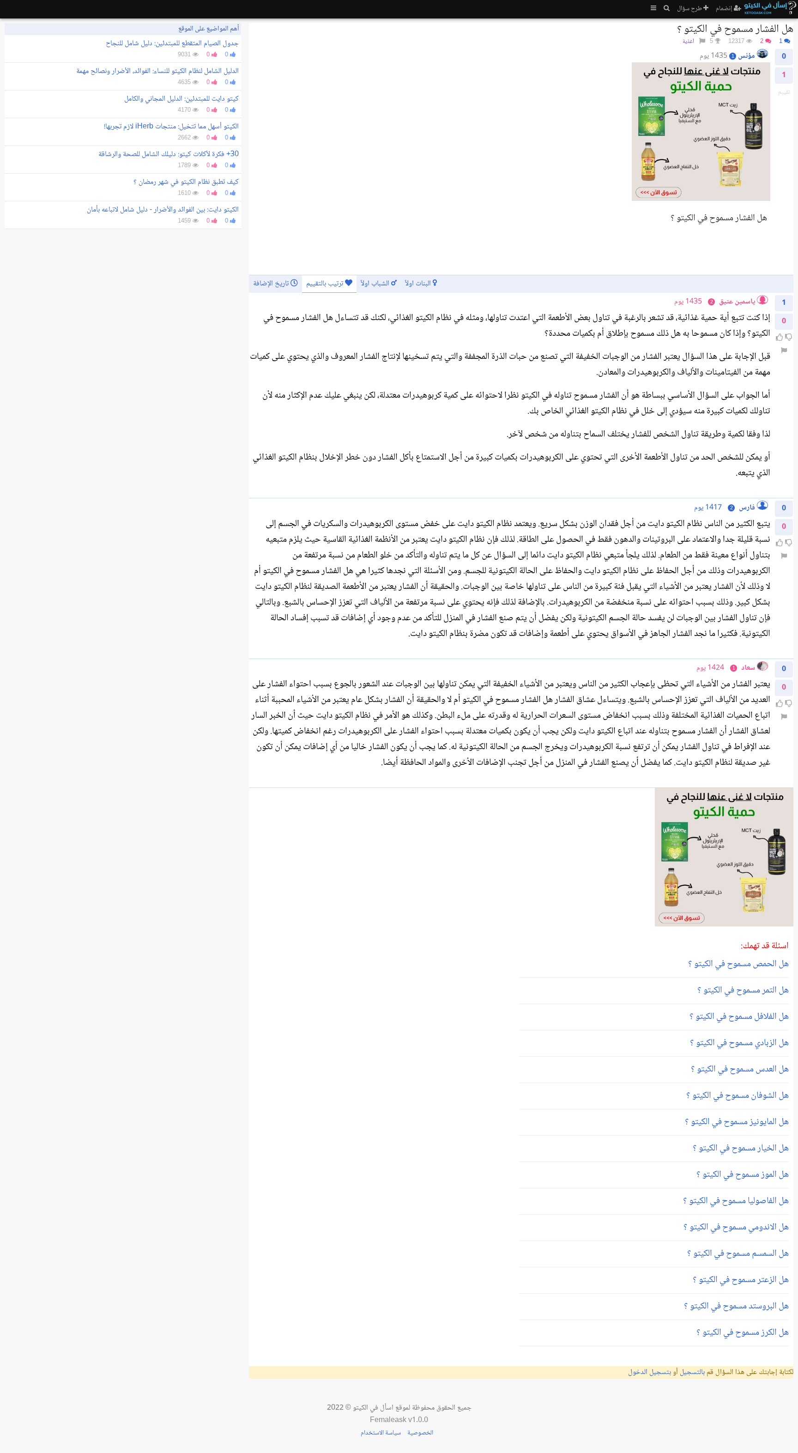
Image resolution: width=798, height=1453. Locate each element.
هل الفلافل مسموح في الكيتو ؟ (739, 1017)
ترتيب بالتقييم (325, 284)
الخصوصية (420, 1433)
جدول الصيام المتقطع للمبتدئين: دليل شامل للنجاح (172, 43)
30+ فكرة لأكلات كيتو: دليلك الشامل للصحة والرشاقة (168, 154)
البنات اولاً (419, 284)
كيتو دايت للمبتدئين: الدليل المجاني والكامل (181, 99)
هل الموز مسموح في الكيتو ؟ (742, 1175)
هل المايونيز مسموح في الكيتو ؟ (737, 1122)
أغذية (688, 42)
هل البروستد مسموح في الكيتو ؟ (736, 1306)
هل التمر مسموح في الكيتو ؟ (743, 991)
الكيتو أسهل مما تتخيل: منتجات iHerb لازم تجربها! (171, 127)
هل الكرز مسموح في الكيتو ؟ (742, 1333)
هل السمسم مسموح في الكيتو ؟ (738, 1254)
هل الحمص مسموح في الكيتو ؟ (738, 964)
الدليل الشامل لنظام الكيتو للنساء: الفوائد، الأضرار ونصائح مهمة (157, 71)
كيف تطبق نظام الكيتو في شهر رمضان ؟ (186, 182)
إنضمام (725, 8)
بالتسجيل (692, 1372)
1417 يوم (708, 508)
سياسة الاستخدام (381, 1433)
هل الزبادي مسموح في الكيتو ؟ (739, 1043)
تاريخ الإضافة (271, 284)
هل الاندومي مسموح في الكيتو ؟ (736, 1227)
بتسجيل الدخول (649, 1372)
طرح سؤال (690, 8)
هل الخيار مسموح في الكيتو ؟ (741, 1148)
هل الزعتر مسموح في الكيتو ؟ (741, 1280)
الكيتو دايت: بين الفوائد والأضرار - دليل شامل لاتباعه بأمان (163, 210)
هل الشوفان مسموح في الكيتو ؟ (737, 1096)
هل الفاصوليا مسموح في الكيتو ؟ (736, 1201)
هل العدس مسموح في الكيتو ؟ (740, 1070)
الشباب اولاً (376, 284)
